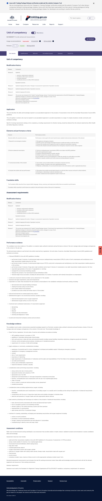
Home (10, 24)
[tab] (12, 53)
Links (44, 24)
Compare (26, 24)
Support (60, 24)
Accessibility (10, 481)
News (17, 24)
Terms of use (63, 481)
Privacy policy (37, 481)
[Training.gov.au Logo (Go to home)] (34, 18)
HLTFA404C (36, 98)
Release (9, 45)
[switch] (33, 33)
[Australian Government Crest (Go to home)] (14, 18)
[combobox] (79, 18)
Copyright (23, 481)
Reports (51, 24)
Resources (35, 24)
